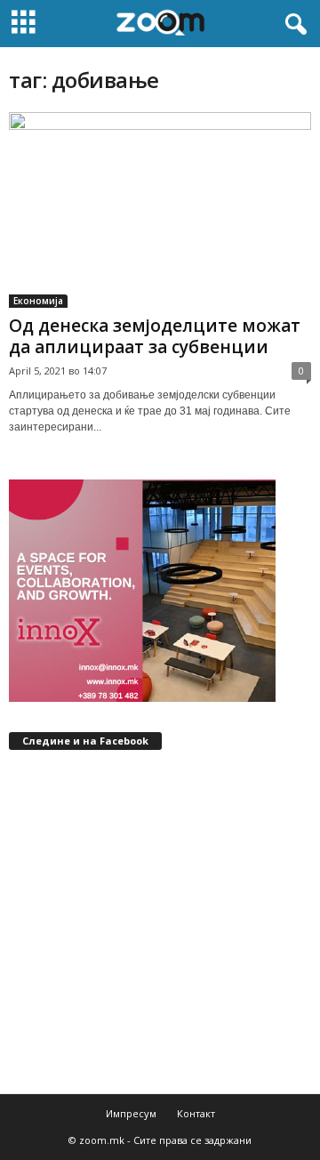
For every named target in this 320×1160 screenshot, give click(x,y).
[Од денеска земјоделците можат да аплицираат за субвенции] (160, 210)
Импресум (131, 1113)
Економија (38, 300)
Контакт (196, 1113)
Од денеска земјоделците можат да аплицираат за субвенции (154, 336)
